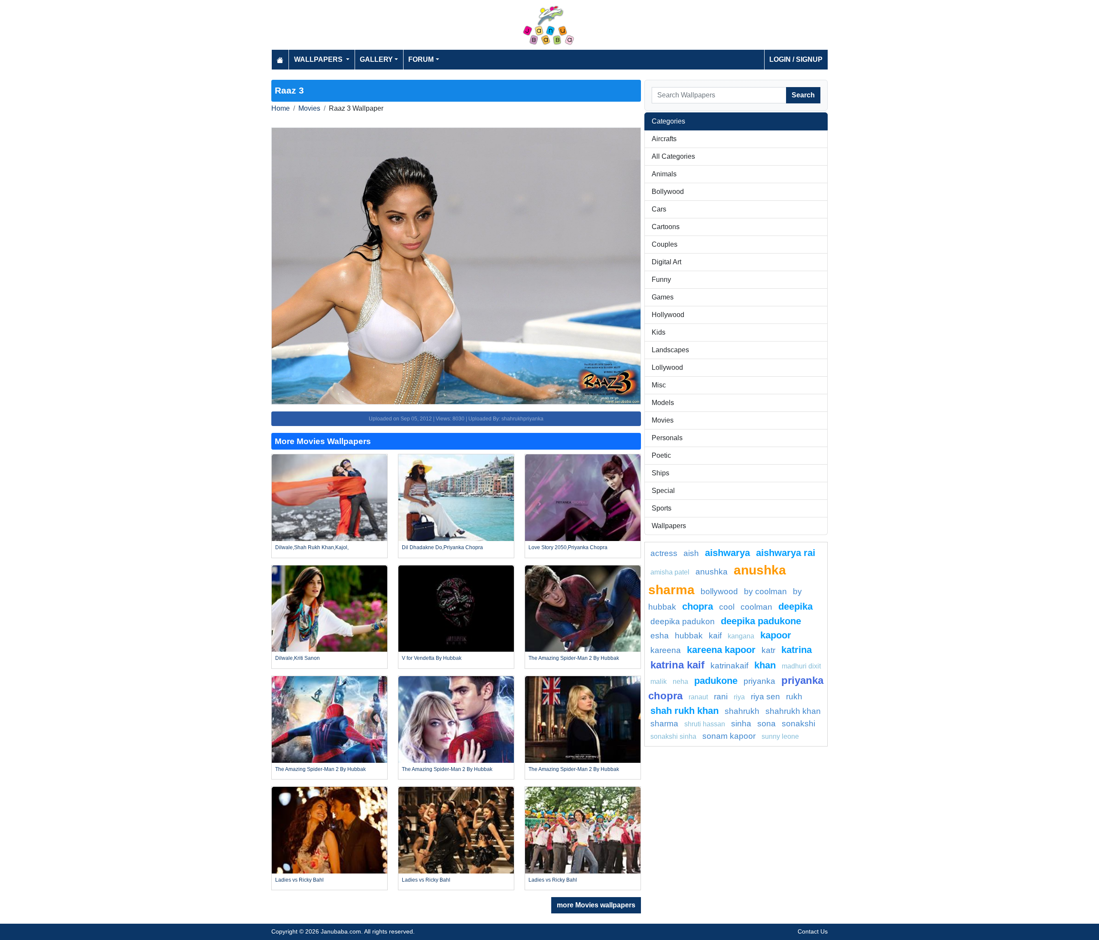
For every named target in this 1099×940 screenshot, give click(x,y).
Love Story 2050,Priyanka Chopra (567, 547)
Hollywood (668, 314)
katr (768, 650)
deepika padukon (682, 621)
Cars (659, 209)
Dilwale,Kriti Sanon (297, 658)
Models (663, 402)
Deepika (795, 606)
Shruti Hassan (704, 724)
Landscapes (670, 350)
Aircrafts (664, 138)
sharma (664, 723)
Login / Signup (796, 59)
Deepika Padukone (761, 621)
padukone (716, 680)
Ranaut (698, 697)
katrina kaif (677, 665)
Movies (309, 108)
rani (721, 696)
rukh (794, 696)
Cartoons (666, 226)
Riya (739, 697)
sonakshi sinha (673, 736)
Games (663, 297)
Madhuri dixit (801, 666)
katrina (796, 649)
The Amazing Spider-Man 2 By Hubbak (573, 658)
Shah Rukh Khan (684, 710)
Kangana (741, 636)
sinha (741, 723)
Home (280, 108)
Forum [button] (421, 59)
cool (727, 606)
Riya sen (765, 696)
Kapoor (775, 635)
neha (680, 681)
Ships (660, 473)
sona (766, 723)
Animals (664, 174)
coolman (756, 606)
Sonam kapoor (729, 736)
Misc (659, 385)
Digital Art (666, 262)
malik (658, 681)
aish (691, 553)
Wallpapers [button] (319, 59)
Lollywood (667, 367)
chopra (697, 606)
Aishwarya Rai (785, 552)
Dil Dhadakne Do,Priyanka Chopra (442, 547)
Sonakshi (798, 723)
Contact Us (813, 931)
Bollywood (668, 191)
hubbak (689, 635)
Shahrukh (742, 711)
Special (663, 490)
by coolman (765, 591)
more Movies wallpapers (596, 905)
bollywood (719, 591)
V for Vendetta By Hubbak (431, 658)
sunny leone (780, 736)
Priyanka (759, 681)
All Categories (673, 156)
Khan (765, 665)
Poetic (661, 455)
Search (803, 95)
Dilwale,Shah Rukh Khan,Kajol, (312, 547)
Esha (659, 635)
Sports (661, 508)
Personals (667, 437)
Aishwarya (727, 552)
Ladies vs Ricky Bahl (299, 880)
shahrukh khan (793, 711)
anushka (711, 571)
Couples (664, 244)
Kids (658, 332)
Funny (661, 279)
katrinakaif (729, 665)
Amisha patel (669, 572)
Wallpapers (669, 525)
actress (663, 553)
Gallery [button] (376, 59)
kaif (715, 635)
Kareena (665, 650)
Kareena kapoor (721, 649)
